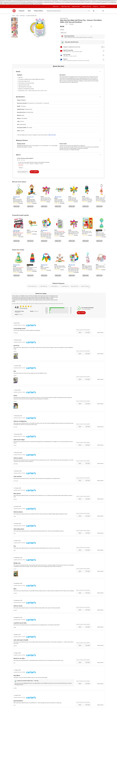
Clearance (79, 2)
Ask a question (34, 171)
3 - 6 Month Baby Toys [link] (43, 286)
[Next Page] (104, 196)
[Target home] (14, 10)
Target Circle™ (56, 6)
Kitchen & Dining (52, 0)
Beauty (85, 0)
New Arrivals (85, 2)
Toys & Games (10, 2)
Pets (103, 0)
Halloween (23, 0)
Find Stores (39, 4)
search (89, 11)
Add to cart (63, 32)
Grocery (68, 0)
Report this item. (52, 134)
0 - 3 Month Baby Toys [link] (64, 286)
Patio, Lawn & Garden (61, 0)
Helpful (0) (31, 163)
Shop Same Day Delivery (16, 4)
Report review (100, 332)
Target (13, 15)
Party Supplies (44, 2)
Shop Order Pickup (5, 4)
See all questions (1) (23, 171)
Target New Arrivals (4, 0)
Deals (75, 2)
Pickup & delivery (38, 10)
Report (41, 163)
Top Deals (101, 2)
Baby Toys (22, 15)
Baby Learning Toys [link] (74, 286)
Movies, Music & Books (35, 2)
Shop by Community (62, 2)
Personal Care (90, 0)
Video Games (26, 2)
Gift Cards (55, 2)
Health (106, 0)
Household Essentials (75, 0)
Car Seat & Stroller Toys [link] (32, 286)
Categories (21, 10)
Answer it (21, 167)
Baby (82, 0)
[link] (64, 24)
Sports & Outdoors (98, 0)
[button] (64, 24)
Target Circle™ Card (65, 6)
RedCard (28, 4)
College (19, 0)
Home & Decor (44, 0)
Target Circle (34, 4)
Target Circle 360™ (76, 6)
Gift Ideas (50, 2)
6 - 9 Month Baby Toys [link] (54, 286)
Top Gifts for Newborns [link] (85, 286)
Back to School (13, 0)
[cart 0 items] (103, 10)
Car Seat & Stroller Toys (31, 15)
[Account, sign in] (96, 10)
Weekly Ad (95, 6)
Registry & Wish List (86, 6)
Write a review (81, 312)
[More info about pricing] (91, 26)
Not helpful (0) (36, 163)
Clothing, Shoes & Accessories (33, 0)
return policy (66, 149)
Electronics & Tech (18, 2)
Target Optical (70, 2)
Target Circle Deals (108, 2)
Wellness (110, 0)
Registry (24, 4)
